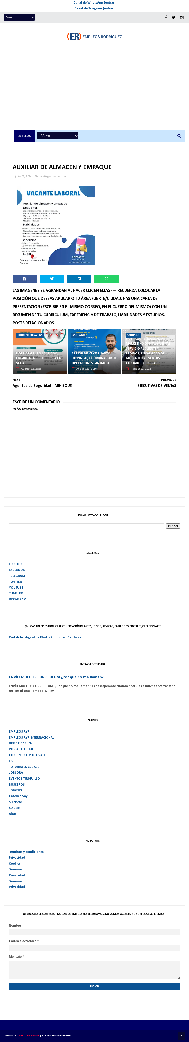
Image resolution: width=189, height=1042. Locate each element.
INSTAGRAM (17, 599)
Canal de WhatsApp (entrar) (94, 3)
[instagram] (181, 17)
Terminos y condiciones (26, 852)
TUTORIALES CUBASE (24, 767)
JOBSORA (16, 773)
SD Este (14, 808)
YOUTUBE (16, 588)
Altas (12, 814)
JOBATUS (15, 790)
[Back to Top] (181, 1036)
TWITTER (15, 582)
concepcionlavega (30, 335)
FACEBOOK (17, 570)
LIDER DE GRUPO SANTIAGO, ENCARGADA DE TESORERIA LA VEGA (38, 358)
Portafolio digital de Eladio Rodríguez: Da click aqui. (48, 637)
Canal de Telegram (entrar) (94, 8)
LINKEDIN (16, 564)
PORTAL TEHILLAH (21, 749)
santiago (45, 176)
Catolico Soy (18, 796)
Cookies (15, 863)
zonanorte (59, 176)
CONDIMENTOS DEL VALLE (28, 755)
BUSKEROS (17, 784)
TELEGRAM (17, 576)
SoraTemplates (28, 1035)
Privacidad (17, 858)
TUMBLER (16, 593)
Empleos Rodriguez (58, 1035)
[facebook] (166, 17)
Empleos (24, 136)
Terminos (15, 869)
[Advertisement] (99, 92)
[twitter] (173, 17)
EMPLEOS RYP (19, 732)
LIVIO (13, 761)
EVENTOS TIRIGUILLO (24, 779)
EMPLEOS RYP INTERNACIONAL (31, 738)
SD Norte (15, 802)
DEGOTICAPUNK (21, 743)
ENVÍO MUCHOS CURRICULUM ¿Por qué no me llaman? (56, 677)
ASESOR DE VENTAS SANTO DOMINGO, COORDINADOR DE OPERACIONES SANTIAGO (94, 358)
